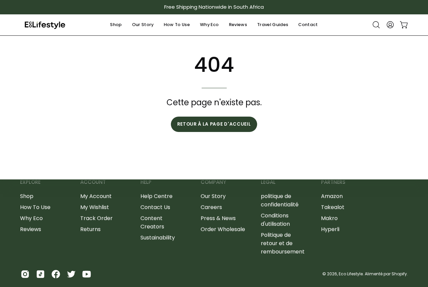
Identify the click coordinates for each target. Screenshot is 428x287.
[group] (214, 7)
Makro (329, 218)
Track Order (96, 218)
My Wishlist (94, 207)
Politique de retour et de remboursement (283, 243)
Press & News (218, 218)
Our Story (213, 196)
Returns (90, 229)
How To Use (35, 207)
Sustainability (157, 237)
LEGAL (268, 182)
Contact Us (155, 207)
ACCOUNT (93, 182)
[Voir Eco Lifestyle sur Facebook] (56, 274)
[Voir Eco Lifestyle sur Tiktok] (40, 274)
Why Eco (31, 218)
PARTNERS (333, 182)
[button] (116, 24)
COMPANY (213, 182)
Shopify (399, 274)
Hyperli (330, 229)
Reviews (30, 229)
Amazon (332, 196)
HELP (145, 182)
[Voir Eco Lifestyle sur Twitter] (71, 274)
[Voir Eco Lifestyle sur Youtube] (87, 274)
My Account (96, 196)
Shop (26, 196)
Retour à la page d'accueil (214, 124)
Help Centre (156, 196)
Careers (211, 207)
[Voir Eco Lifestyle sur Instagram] (25, 274)
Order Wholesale (223, 229)
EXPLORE (30, 182)
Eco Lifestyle (351, 274)
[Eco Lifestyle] (45, 24)
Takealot (332, 207)
